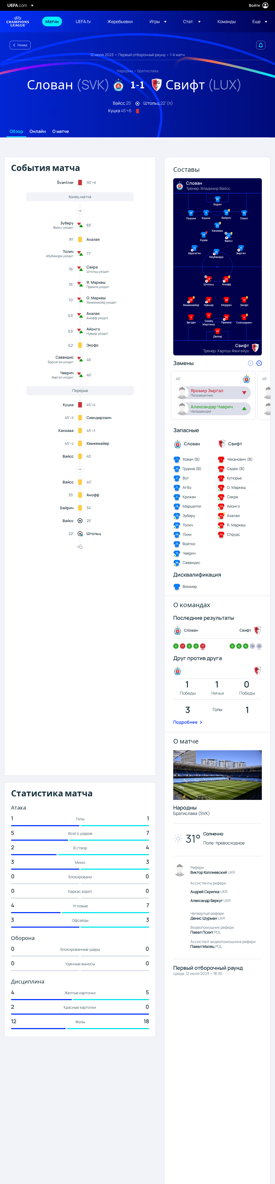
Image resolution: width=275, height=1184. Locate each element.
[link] (52, 21)
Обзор (16, 131)
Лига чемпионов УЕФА (17, 21)
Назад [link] (22, 45)
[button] (158, 21)
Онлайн (38, 131)
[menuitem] (54, 21)
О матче (60, 131)
